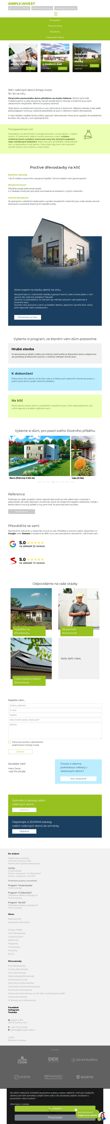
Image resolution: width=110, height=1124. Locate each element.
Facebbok (13, 1007)
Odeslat (20, 751)
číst (30, 68)
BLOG (11, 954)
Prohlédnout (21, 511)
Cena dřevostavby (17, 972)
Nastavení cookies (17, 1040)
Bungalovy (55, 20)
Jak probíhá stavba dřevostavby (24, 986)
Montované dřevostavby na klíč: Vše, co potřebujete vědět (36, 993)
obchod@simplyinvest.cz (22, 1030)
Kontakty (12, 950)
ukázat (62, 68)
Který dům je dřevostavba (21, 983)
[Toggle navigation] (55, 13)
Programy (13, 943)
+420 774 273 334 (16, 771)
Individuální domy (55, 37)
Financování (14, 947)
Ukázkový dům (15, 936)
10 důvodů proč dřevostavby (22, 1000)
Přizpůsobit (55, 1117)
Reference (13, 940)
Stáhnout (24, 810)
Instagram (13, 1010)
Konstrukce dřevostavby (20, 990)
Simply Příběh (15, 930)
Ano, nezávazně (78, 778)
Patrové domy (55, 26)
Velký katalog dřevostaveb (21, 976)
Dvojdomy (55, 31)
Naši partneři (14, 919)
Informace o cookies (19, 1104)
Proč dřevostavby (16, 933)
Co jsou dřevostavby (18, 969)
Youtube (12, 1012)
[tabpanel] (39, 457)
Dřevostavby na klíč (18, 979)
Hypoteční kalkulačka (19, 922)
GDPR (11, 1037)
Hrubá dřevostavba (17, 996)
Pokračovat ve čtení (27, 317)
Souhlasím (55, 1108)
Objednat (24, 831)
